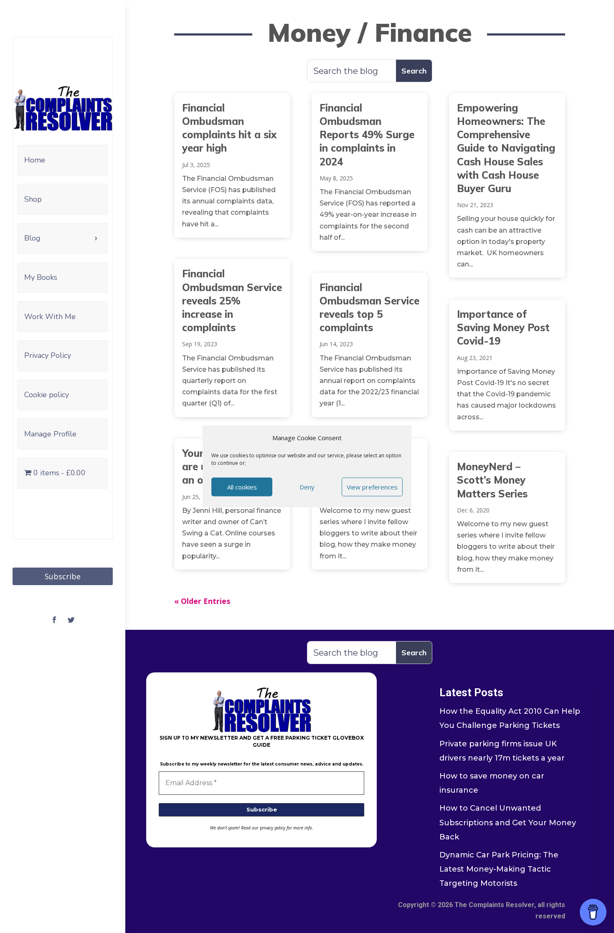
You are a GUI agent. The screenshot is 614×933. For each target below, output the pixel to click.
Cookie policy (46, 395)
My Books (40, 277)
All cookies (242, 487)
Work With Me (50, 317)
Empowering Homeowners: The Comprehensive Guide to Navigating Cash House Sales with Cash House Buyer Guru (506, 148)
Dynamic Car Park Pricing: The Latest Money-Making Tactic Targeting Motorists (498, 869)
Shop (33, 199)
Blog (32, 238)
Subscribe (63, 576)
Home (34, 160)
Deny (307, 487)
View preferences (372, 487)
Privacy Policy (47, 355)
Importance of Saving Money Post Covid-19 (503, 327)
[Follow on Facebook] (54, 619)
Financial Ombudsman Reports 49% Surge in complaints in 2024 (367, 134)
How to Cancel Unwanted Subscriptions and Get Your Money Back (507, 822)
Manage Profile (50, 434)
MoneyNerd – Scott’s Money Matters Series (492, 479)
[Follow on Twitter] (71, 619)
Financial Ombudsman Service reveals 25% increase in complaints (232, 300)
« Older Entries (202, 601)
